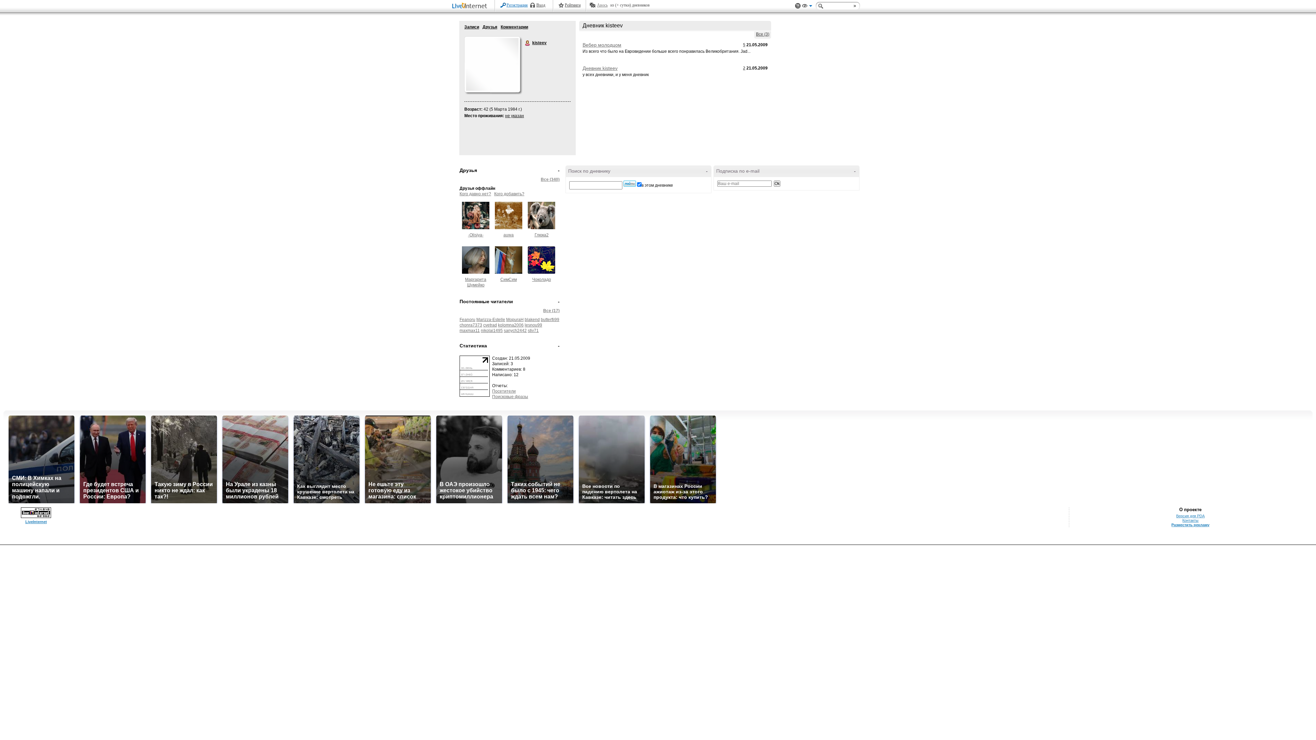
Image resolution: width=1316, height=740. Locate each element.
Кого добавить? (509, 194)
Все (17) (551, 310)
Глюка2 (542, 235)
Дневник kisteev (600, 68)
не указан (514, 115)
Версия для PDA (1190, 516)
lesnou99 (533, 325)
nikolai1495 (492, 330)
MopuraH (515, 319)
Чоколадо (541, 279)
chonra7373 (471, 325)
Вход (540, 5)
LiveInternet (470, 6)
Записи (471, 27)
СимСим (508, 279)
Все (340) (550, 179)
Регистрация (517, 5)
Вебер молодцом (602, 45)
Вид (807, 7)
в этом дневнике (657, 185)
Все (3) (762, 34)
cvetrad (490, 325)
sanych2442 (515, 330)
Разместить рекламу (1190, 525)
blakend (532, 319)
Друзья (490, 27)
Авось (602, 5)
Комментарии (514, 27)
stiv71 (533, 330)
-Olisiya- (476, 235)
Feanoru (467, 319)
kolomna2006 (511, 325)
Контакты (1190, 520)
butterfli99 (550, 319)
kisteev (528, 43)
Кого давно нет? (475, 194)
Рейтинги (573, 5)
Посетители (504, 391)
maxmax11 (470, 330)
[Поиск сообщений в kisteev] (629, 184)
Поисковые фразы (510, 396)
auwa (508, 235)
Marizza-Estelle (490, 319)
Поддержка (798, 6)
